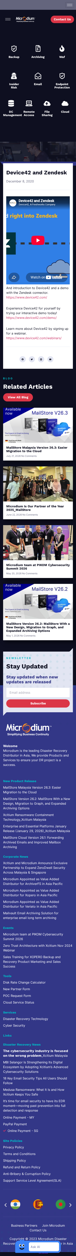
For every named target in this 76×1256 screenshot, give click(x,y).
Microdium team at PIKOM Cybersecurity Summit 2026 (38, 566)
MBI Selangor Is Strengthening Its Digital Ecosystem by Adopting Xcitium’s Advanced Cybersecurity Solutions (35, 1067)
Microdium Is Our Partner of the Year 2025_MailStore (35, 508)
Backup (14, 57)
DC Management (12, 113)
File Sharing (47, 113)
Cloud (65, 112)
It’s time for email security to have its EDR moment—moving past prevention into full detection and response (34, 1105)
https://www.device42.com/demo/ (31, 318)
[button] (22, 359)
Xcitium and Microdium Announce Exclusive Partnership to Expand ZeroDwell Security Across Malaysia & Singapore (35, 867)
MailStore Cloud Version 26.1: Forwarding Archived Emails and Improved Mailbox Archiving (33, 842)
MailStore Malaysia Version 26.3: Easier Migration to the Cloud (36, 449)
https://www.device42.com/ (26, 297)
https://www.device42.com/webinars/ (34, 338)
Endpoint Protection (62, 85)
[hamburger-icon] (69, 5)
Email (38, 84)
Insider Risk (14, 85)
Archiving (37, 57)
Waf (62, 57)
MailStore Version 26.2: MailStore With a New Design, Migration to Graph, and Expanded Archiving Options (38, 627)
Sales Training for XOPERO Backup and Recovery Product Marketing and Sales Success (32, 961)
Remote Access (29, 113)
